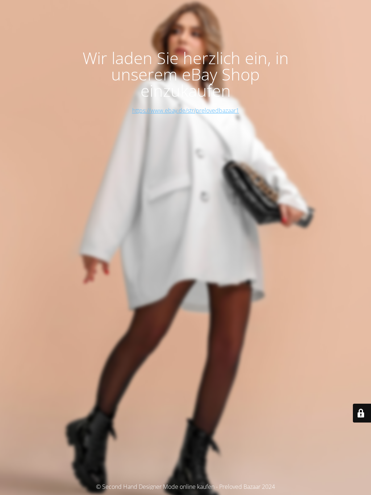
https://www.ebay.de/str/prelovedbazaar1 (185, 111)
